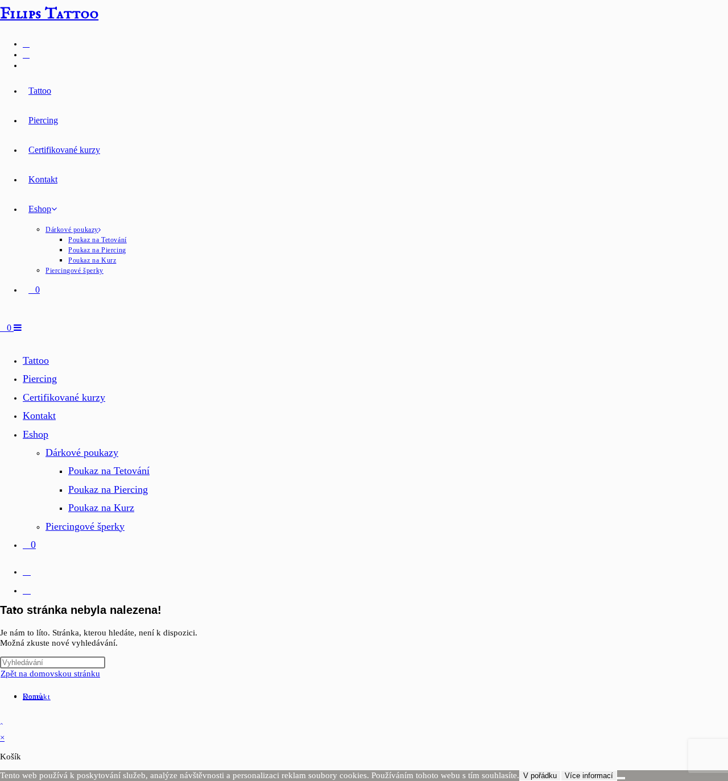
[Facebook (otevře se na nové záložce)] (26, 43)
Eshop (35, 434)
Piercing (40, 378)
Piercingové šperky (85, 526)
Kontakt (39, 415)
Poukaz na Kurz (101, 507)
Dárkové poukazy (82, 452)
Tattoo (36, 360)
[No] (621, 778)
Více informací (589, 775)
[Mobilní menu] (18, 328)
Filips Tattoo (49, 14)
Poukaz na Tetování (109, 470)
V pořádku (540, 775)
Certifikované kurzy (64, 397)
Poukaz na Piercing (108, 489)
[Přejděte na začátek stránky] (1, 723)
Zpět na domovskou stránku (50, 673)
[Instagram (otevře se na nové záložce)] (26, 54)
